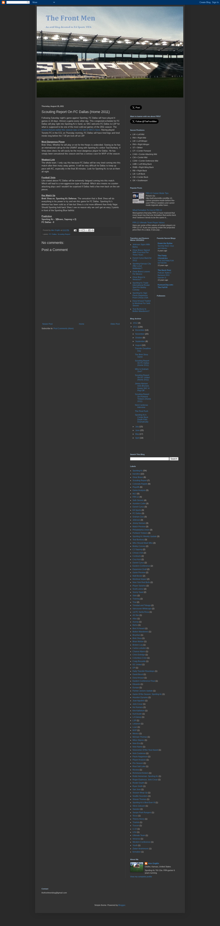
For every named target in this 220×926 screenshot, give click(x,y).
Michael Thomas (140, 737)
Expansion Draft (140, 569)
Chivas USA (138, 553)
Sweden (136, 809)
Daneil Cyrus (138, 507)
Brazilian (136, 635)
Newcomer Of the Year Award (145, 750)
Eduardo (136, 684)
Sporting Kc (138, 471)
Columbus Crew (140, 658)
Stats (135, 595)
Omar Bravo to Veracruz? (139, 278)
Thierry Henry (138, 819)
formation (137, 852)
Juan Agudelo (139, 701)
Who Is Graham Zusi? (141, 370)
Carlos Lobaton (139, 648)
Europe (136, 687)
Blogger (121, 905)
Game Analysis (139, 490)
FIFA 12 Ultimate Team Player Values (149, 222)
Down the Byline (165, 243)
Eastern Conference (141, 566)
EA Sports (137, 510)
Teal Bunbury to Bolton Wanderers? (141, 310)
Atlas (135, 618)
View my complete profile (141, 877)
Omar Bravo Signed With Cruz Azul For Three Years (141, 252)
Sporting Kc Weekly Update (145, 536)
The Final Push (141, 411)
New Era (136, 743)
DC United (137, 664)
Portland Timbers (140, 533)
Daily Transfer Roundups (143, 671)
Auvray (136, 622)
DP (134, 668)
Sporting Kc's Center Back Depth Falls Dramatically (141, 418)
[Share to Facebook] (89, 230)
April (137, 438)
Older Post (115, 324)
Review (136, 770)
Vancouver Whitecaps (142, 609)
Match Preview (139, 526)
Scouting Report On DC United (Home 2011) (142, 377)
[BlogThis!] (83, 230)
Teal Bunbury (138, 540)
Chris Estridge (139, 655)
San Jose (137, 789)
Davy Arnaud (138, 678)
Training (136, 599)
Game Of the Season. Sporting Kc (147, 694)
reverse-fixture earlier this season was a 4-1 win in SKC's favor (71, 130)
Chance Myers (139, 651)
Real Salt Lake (139, 766)
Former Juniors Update (143, 691)
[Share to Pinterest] (92, 230)
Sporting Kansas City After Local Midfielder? (142, 266)
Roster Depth (138, 783)
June (137, 430)
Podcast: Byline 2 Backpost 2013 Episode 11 (164, 275)
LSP (134, 720)
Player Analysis (139, 760)
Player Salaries (139, 586)
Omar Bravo (138, 477)
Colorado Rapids (140, 484)
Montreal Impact (140, 579)
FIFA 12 (136, 497)
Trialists (136, 822)
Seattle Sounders (140, 796)
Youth (135, 845)
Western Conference (142, 842)
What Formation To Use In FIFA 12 (147, 210)
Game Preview (139, 572)
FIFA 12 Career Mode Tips (157, 193)
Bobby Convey (139, 546)
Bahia (135, 625)
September (140, 341)
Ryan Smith (138, 786)
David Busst (138, 674)
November (140, 334)
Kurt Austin (137, 714)
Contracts (137, 556)
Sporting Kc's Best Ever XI (144, 802)
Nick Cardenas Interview (141, 406)
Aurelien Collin (139, 503)
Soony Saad (138, 592)
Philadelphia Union (141, 530)
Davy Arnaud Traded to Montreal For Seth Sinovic (142, 303)
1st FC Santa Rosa (141, 612)
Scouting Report (64, 234)
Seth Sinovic (138, 500)
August (138, 345)
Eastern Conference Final (144, 681)
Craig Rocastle (139, 661)
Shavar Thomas (139, 799)
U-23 (135, 829)
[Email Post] (75, 230)
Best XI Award (139, 628)
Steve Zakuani (139, 806)
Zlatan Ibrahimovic (141, 849)
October (139, 338)
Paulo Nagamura (140, 756)
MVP (135, 730)
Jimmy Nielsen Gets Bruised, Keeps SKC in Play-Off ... (142, 387)
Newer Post (47, 324)
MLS (135, 494)
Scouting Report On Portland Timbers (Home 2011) (143, 397)
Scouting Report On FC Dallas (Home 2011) (142, 363)
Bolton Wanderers (140, 632)
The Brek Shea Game (141, 355)
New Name (137, 747)
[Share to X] (86, 230)
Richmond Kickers (140, 773)
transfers (136, 474)
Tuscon (136, 825)
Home (81, 324)
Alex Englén (153, 863)
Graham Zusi (138, 517)
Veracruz (136, 839)
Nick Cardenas (139, 753)
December (140, 330)
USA (135, 832)
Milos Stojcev (138, 740)
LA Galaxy (137, 717)
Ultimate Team (139, 835)
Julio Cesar (138, 704)
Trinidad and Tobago (142, 605)
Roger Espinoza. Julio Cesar (145, 780)
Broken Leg (138, 645)
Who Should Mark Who (143, 543)
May (137, 434)
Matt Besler (137, 576)
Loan (135, 727)
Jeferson (136, 520)
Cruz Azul (137, 559)
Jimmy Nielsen (139, 523)
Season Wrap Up (140, 793)
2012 (135, 323)
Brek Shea (137, 638)
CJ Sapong (137, 549)
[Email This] (80, 230)
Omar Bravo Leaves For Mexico (141, 272)
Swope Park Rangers (142, 812)
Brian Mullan (138, 641)
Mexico (136, 733)
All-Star (136, 615)
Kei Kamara (138, 707)
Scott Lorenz (138, 589)
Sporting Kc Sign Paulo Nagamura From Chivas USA (140, 295)
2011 (135, 327)
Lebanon (136, 724)
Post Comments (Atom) (63, 328)
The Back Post (164, 270)
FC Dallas (53, 234)
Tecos (135, 816)
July (137, 427)
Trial (134, 602)
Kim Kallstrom (139, 711)
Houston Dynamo (140, 697)
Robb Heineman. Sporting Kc (145, 776)
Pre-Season (138, 763)
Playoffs (136, 487)
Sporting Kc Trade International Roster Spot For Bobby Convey (141, 286)
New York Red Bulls (141, 582)
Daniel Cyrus (138, 563)
